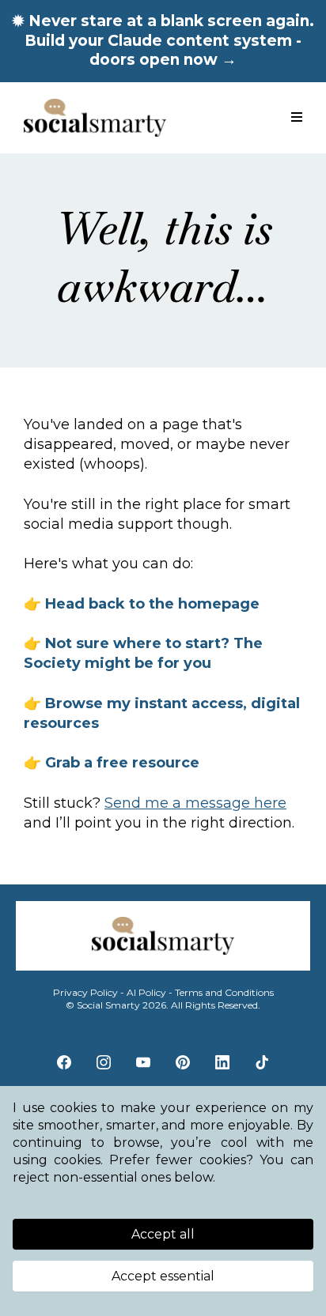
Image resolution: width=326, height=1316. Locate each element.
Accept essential (163, 1276)
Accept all (163, 1234)
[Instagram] (103, 1062)
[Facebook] (64, 1062)
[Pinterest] (183, 1062)
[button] (296, 117)
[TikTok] (262, 1062)
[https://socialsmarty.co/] (95, 118)
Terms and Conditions (224, 992)
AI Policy (146, 992)
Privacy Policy (85, 992)
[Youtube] (143, 1062)
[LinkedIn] (222, 1062)
